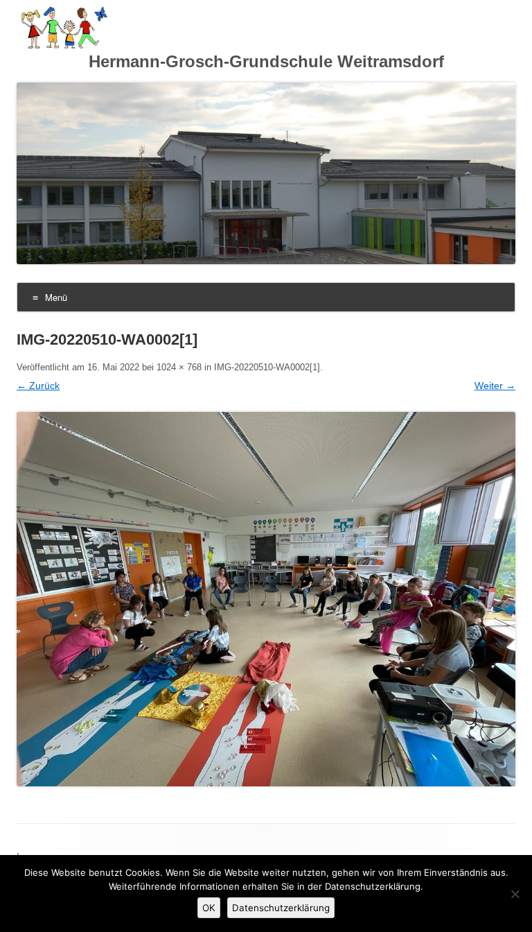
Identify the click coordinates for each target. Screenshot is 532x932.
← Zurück (38, 385)
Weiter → (495, 385)
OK (208, 907)
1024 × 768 (179, 367)
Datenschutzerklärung (281, 907)
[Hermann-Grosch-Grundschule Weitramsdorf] (62, 46)
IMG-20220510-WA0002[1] (267, 367)
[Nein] (515, 894)
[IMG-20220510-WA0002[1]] (266, 599)
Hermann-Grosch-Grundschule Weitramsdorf (266, 61)
